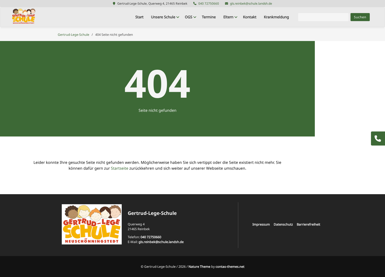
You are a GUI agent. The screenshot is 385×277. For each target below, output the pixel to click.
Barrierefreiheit (308, 224)
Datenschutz (283, 224)
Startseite (119, 168)
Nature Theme (199, 266)
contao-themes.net (230, 266)
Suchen (360, 17)
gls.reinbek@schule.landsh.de (251, 3)
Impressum (261, 224)
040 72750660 (208, 3)
